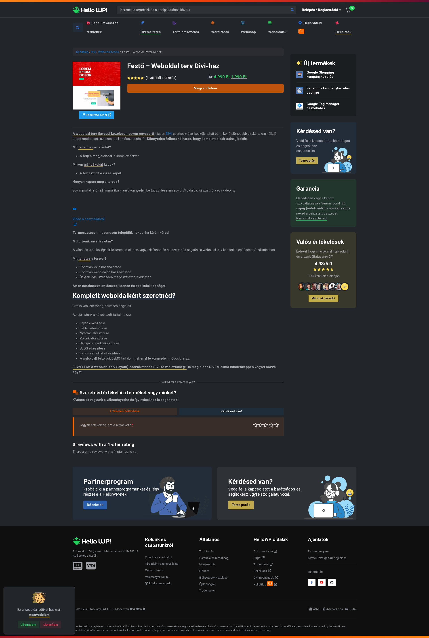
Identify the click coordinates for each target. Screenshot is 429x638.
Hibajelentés (207, 564)
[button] (322, 10)
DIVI (169, 134)
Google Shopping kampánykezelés (320, 74)
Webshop (248, 32)
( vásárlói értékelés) (161, 78)
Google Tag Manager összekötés (323, 106)
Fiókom (204, 571)
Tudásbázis (261, 564)
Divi (93, 52)
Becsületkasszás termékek (102, 27)
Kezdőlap (82, 52)
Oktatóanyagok (264, 577)
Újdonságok (207, 584)
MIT (91, 551)
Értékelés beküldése (125, 411)
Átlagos (265, 425)
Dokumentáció (263, 551)
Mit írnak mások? (323, 298)
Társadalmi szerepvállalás (161, 563)
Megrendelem (205, 88)
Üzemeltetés (151, 32)
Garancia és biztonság (214, 558)
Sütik (352, 609)
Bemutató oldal (96, 115)
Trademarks (207, 590)
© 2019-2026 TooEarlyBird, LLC (92, 609)
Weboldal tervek (108, 52)
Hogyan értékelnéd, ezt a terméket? (106, 425)
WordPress (220, 32)
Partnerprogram (318, 551)
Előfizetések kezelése (213, 577)
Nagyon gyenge (255, 425)
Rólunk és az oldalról (158, 557)
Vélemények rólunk (157, 577)
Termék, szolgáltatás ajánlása (327, 558)
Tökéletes (276, 425)
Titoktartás (206, 551)
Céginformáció (154, 570)
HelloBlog (263, 584)
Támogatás (307, 160)
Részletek (95, 505)
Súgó (257, 558)
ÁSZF (316, 609)
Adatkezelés (334, 609)
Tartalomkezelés (185, 32)
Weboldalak (277, 32)
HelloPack (343, 32)
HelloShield (310, 27)
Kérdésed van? (231, 411)
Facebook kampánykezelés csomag (328, 90)
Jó (271, 425)
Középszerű (260, 425)
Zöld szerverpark (159, 583)
